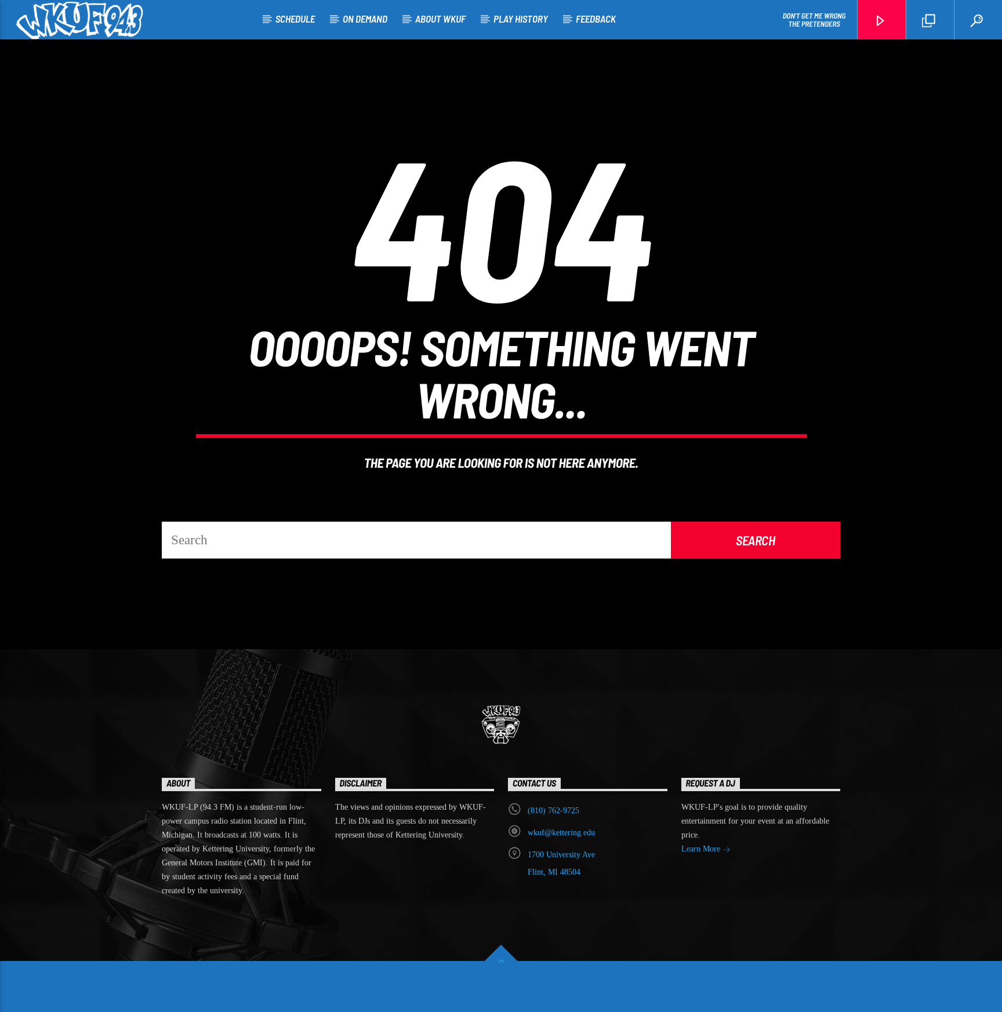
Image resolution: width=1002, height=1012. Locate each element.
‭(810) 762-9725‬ (553, 810)
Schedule (295, 18)
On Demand (365, 18)
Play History (520, 18)
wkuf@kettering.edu (561, 832)
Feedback (596, 18)
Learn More (702, 848)
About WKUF (440, 18)
